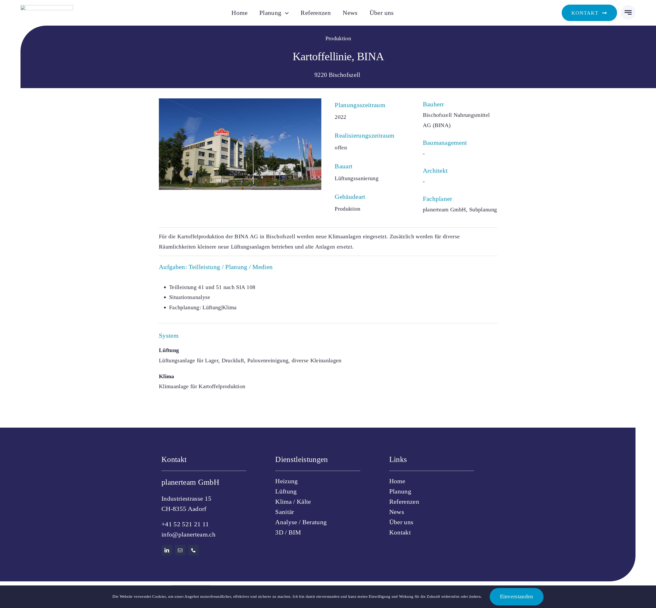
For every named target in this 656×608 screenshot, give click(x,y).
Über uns (401, 522)
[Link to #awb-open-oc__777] (628, 12)
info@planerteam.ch (188, 534)
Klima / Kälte (293, 501)
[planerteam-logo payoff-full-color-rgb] (46, 8)
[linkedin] (166, 550)
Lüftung (286, 491)
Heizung (286, 481)
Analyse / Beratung (301, 522)
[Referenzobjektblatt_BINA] (240, 101)
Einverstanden (516, 596)
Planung (400, 491)
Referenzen (404, 501)
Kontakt (400, 532)
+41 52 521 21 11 (185, 524)
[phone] (193, 550)
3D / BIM (288, 532)
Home (397, 481)
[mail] (180, 550)
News (396, 511)
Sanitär (284, 511)
